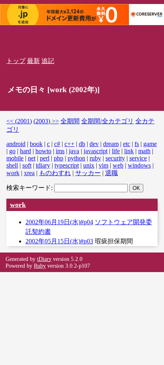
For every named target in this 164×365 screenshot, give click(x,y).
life (116, 151)
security (115, 158)
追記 (47, 60)
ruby (95, 158)
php (58, 158)
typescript (67, 165)
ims (60, 151)
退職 (111, 173)
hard (25, 151)
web (118, 165)
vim (103, 165)
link (129, 151)
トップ (15, 60)
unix (88, 165)
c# (57, 143)
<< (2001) (19, 121)
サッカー (88, 173)
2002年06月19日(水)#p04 (59, 222)
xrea (29, 173)
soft (26, 165)
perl (44, 158)
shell (12, 165)
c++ (69, 143)
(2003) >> (46, 121)
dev (94, 143)
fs (137, 143)
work (13, 173)
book (36, 143)
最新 (33, 60)
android (15, 143)
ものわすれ (55, 173)
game (150, 143)
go (12, 151)
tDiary (44, 259)
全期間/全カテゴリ (107, 121)
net (31, 158)
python (76, 158)
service (138, 158)
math (144, 151)
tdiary (43, 165)
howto (43, 151)
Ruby (40, 265)
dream (111, 143)
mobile (14, 158)
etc (126, 143)
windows (139, 165)
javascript (95, 151)
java (74, 151)
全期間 (70, 121)
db (82, 143)
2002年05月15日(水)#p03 (59, 241)
